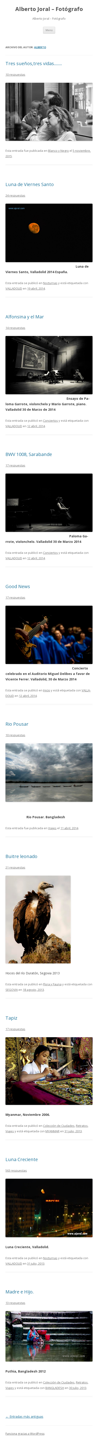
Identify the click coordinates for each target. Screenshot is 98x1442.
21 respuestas (15, 867)
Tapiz (11, 1018)
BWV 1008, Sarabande (28, 454)
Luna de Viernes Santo (29, 184)
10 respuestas (15, 74)
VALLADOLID (13, 288)
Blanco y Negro (58, 151)
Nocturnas (50, 283)
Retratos (82, 1126)
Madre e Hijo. (19, 1292)
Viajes (52, 828)
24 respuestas (15, 195)
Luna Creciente (21, 1159)
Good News (17, 586)
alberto (40, 47)
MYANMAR (52, 1131)
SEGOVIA (11, 990)
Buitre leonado (21, 856)
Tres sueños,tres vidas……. (33, 63)
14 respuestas (15, 328)
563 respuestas (16, 1170)
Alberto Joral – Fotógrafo (49, 9)
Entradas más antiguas (24, 1416)
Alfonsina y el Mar (24, 317)
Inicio (46, 690)
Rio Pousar (16, 724)
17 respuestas (15, 465)
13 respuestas (15, 1303)
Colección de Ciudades (59, 1126)
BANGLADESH (54, 1388)
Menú (49, 30)
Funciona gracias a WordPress (24, 1434)
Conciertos (50, 420)
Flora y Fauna (52, 984)
